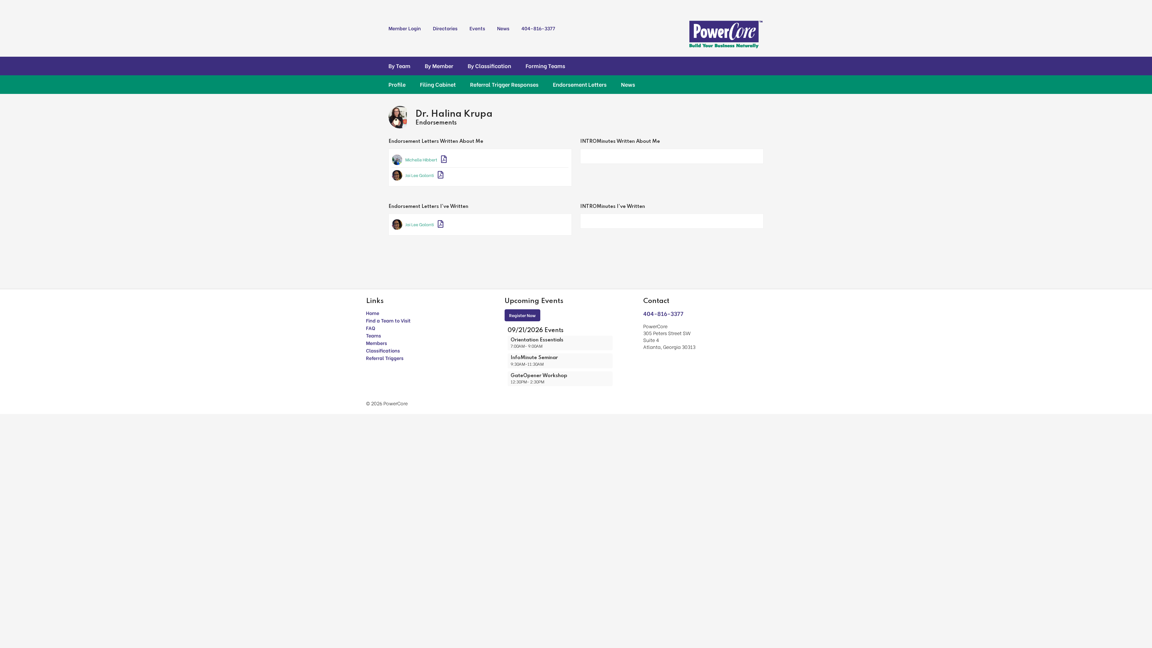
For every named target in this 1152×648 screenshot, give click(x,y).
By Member (439, 66)
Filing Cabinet (438, 84)
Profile (397, 84)
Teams (373, 335)
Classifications (383, 350)
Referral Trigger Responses (504, 84)
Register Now (522, 315)
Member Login (404, 28)
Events (477, 28)
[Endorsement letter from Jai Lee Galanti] (440, 175)
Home (372, 312)
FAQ (370, 327)
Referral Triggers (385, 357)
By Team (399, 66)
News (503, 28)
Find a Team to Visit (388, 320)
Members (376, 342)
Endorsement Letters (580, 84)
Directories (445, 28)
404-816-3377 (538, 28)
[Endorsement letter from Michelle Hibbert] (444, 159)
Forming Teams (545, 66)
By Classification (489, 66)
